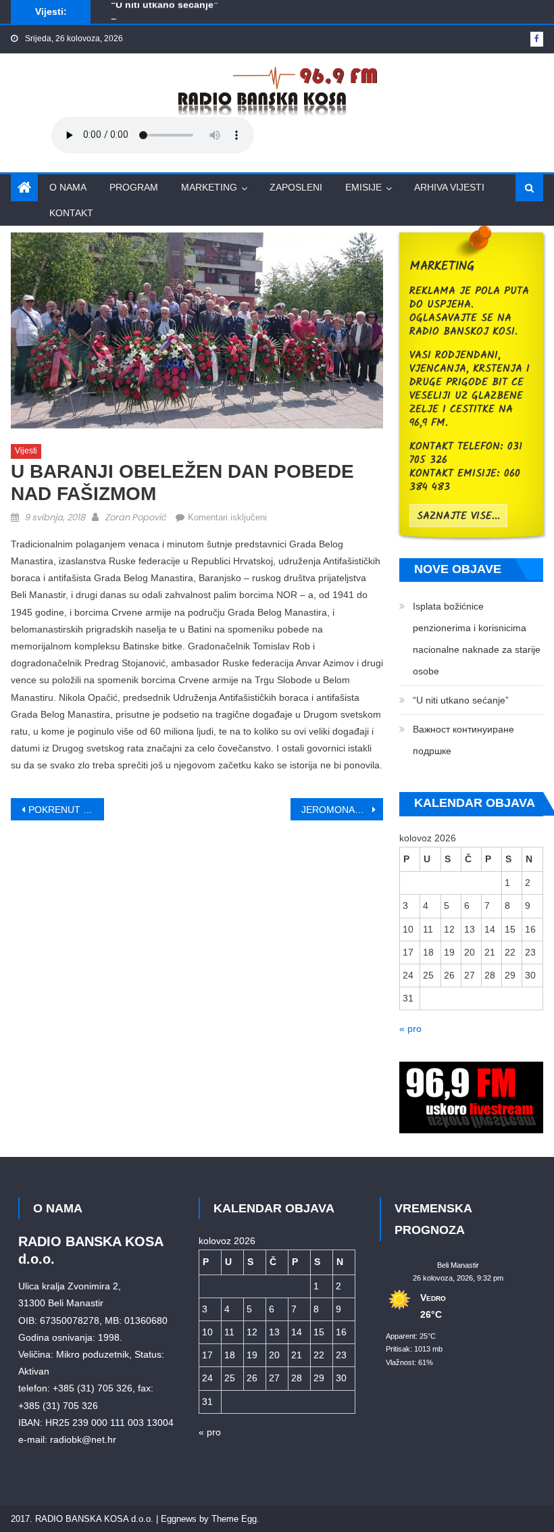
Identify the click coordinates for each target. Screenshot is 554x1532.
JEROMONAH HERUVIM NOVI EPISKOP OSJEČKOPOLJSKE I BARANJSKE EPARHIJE (342, 809)
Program (133, 187)
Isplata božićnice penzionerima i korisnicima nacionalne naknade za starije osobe (476, 638)
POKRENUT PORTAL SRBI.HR (66, 809)
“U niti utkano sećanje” (461, 700)
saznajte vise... (458, 516)
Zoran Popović (135, 517)
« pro (410, 1028)
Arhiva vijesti (449, 187)
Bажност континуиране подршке (188, 16)
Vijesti (26, 450)
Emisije (363, 187)
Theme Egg (234, 1519)
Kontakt (71, 212)
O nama (67, 187)
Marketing (209, 187)
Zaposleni (296, 187)
